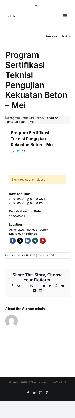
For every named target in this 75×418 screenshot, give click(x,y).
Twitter (20, 241)
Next (64, 36)
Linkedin (28, 241)
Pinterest (43, 241)
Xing (35, 241)
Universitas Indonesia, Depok (28, 229)
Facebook (13, 241)
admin (12, 255)
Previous (51, 36)
